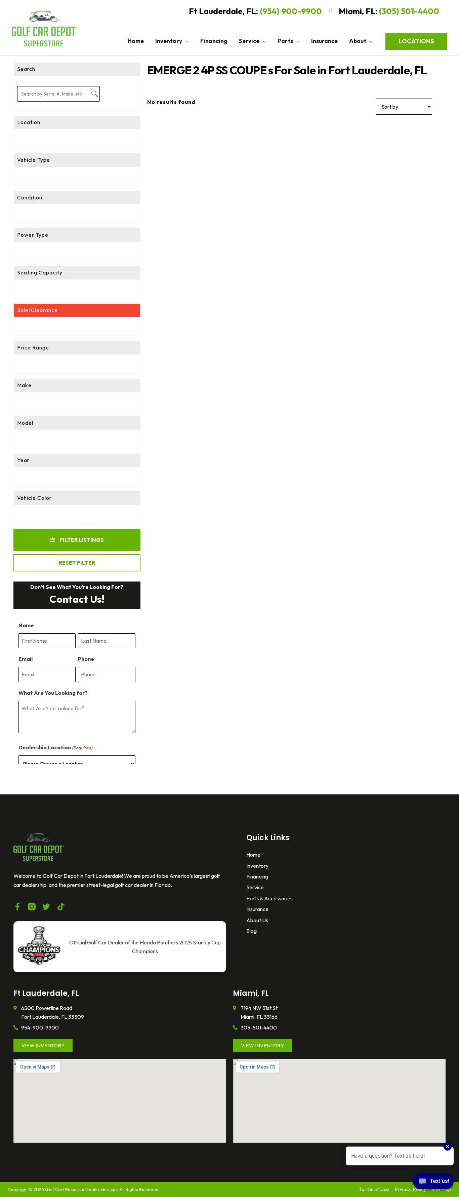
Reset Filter (77, 562)
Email (25, 659)
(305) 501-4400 (409, 11)
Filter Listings (81, 539)
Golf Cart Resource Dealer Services (81, 1189)
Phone (86, 659)
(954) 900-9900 (291, 11)
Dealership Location (55, 747)
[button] (185, 41)
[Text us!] (433, 1183)
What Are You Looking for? (53, 692)
